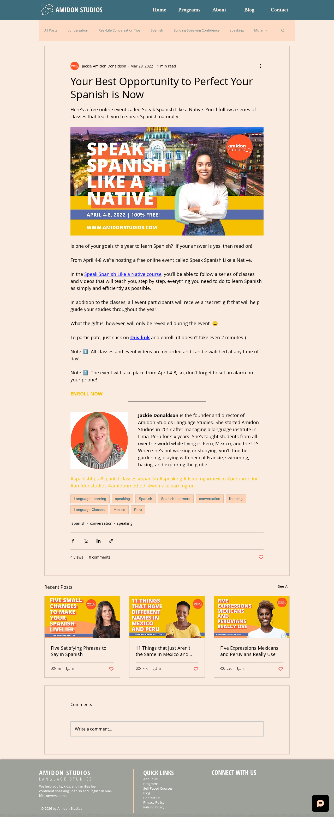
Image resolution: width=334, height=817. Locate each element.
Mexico (119, 509)
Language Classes (89, 509)
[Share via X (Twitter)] (85, 541)
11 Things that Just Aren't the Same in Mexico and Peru (163, 651)
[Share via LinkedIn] (98, 541)
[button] (283, 30)
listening (236, 499)
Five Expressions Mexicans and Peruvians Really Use (249, 651)
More (258, 30)
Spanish (157, 30)
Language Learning (90, 499)
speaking (237, 30)
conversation (78, 30)
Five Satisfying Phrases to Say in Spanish (78, 651)
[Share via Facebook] (72, 541)
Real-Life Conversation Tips (119, 30)
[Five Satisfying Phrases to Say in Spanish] (82, 617)
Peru (138, 509)
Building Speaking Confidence (196, 30)
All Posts (50, 30)
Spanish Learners (175, 499)
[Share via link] (111, 541)
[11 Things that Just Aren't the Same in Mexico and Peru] (167, 617)
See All (284, 586)
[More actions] (260, 66)
